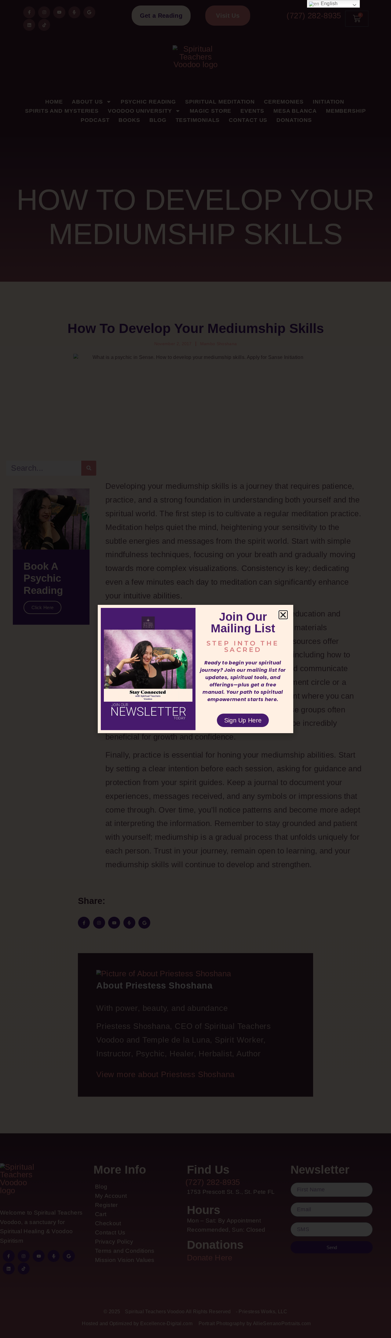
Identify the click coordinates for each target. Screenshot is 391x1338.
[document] (195, 669)
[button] (283, 615)
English (328, 3)
